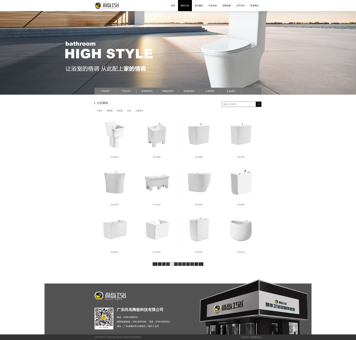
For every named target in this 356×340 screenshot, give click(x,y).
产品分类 (126, 91)
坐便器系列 (147, 91)
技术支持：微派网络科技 (251, 337)
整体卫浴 (185, 5)
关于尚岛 (240, 5)
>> (201, 264)
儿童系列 (139, 111)
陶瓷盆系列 (168, 91)
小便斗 (99, 111)
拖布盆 (120, 111)
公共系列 (210, 91)
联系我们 (254, 5)
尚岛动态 (213, 5)
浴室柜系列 (189, 91)
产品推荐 (105, 91)
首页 (173, 5)
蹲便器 (110, 111)
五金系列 (231, 91)
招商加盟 (226, 5)
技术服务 (199, 5)
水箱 (129, 111)
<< (155, 264)
